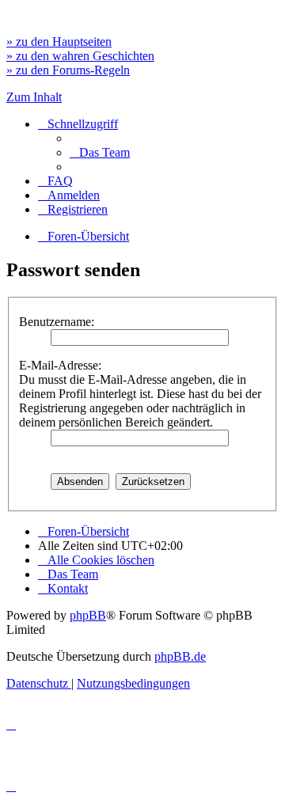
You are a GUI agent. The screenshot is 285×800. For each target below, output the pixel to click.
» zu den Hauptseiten (59, 41)
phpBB (88, 615)
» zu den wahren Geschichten (80, 56)
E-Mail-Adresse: (60, 365)
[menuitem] (100, 152)
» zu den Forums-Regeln (68, 70)
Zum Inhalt (34, 97)
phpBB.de (180, 656)
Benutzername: (56, 321)
